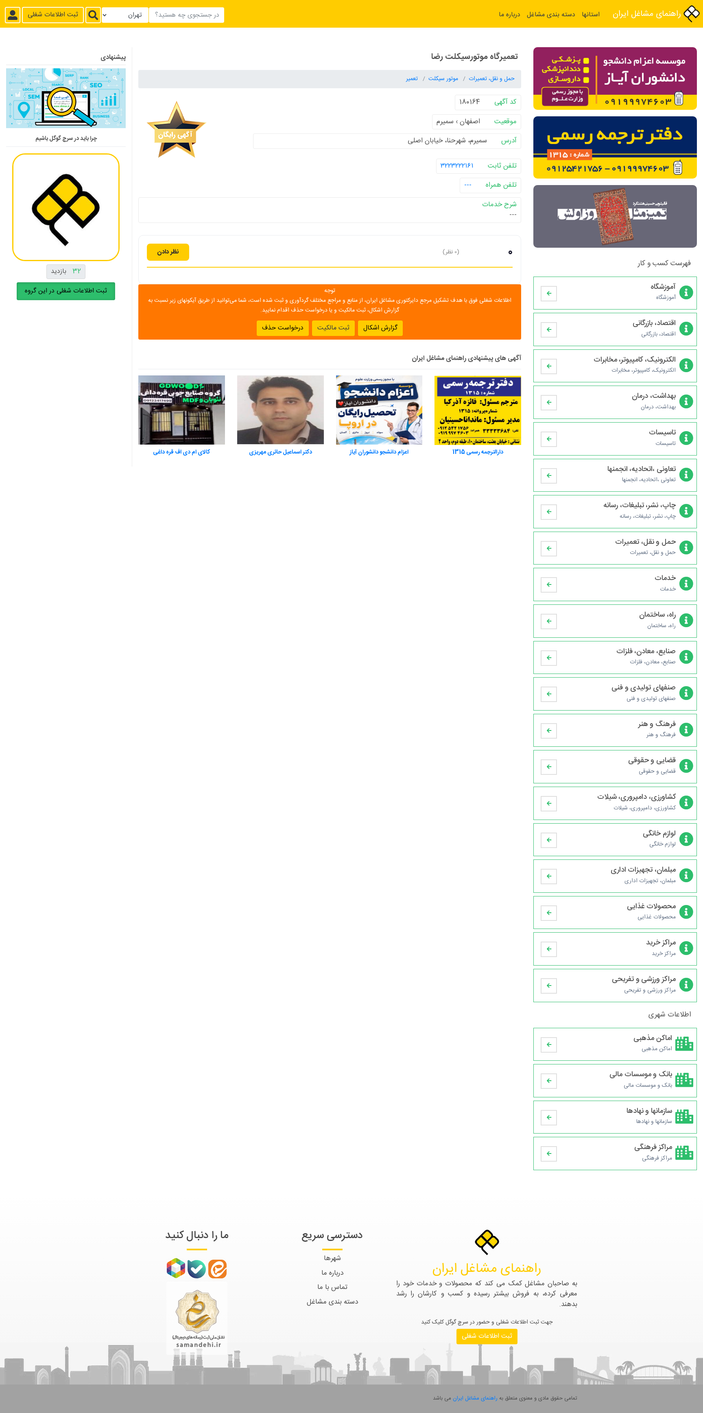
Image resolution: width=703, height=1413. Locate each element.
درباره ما (509, 14)
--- (468, 185)
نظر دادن (168, 251)
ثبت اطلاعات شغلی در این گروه (66, 291)
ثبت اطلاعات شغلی (53, 14)
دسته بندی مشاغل (551, 14)
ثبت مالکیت (333, 327)
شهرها (332, 1258)
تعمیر (412, 79)
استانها (591, 14)
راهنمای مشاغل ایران (648, 14)
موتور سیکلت (444, 79)
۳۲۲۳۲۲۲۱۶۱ (457, 165)
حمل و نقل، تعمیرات (492, 79)
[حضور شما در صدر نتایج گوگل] (66, 102)
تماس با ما (332, 1287)
